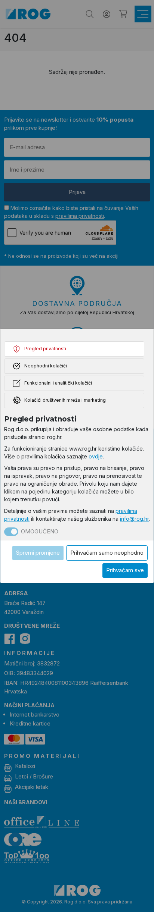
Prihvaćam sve (125, 570)
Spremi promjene (38, 552)
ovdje (96, 456)
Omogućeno (39, 531)
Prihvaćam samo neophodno (107, 552)
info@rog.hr (134, 518)
